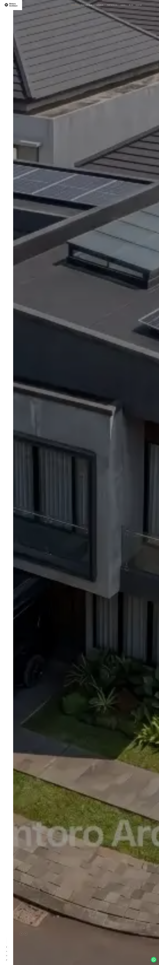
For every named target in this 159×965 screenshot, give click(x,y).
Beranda (75, 5)
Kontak (139, 5)
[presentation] (21, 934)
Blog (131, 5)
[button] (153, 959)
